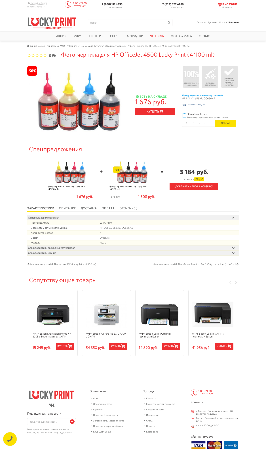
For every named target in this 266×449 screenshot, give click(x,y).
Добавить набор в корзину (194, 186)
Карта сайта (152, 431)
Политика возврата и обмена (108, 426)
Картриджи (134, 36)
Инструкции (152, 415)
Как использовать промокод (160, 404)
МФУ (77, 36)
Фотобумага (181, 36)
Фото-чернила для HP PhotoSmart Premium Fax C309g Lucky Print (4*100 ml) (195, 264)
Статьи (149, 420)
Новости (150, 426)
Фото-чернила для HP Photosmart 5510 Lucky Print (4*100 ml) (62, 264)
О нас (96, 398)
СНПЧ (114, 36)
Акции (61, 36)
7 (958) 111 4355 (112, 4)
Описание (67, 208)
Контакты (234, 22)
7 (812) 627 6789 (173, 4)
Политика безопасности (105, 415)
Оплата (223, 22)
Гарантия (201, 22)
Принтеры (95, 36)
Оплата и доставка (102, 404)
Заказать (225, 123)
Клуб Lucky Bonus (102, 431)
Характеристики (40, 208)
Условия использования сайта (108, 420)
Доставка (212, 22)
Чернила (157, 36)
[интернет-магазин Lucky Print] (52, 23)
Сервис (204, 36)
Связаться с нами (155, 409)
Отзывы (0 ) (128, 208)
